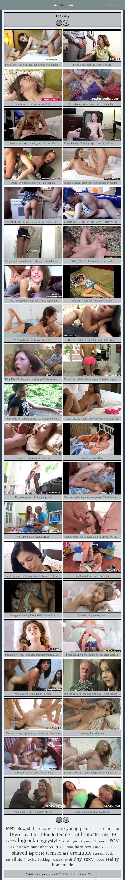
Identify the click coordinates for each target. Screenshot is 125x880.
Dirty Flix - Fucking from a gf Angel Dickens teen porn (33, 379)
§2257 (59, 874)
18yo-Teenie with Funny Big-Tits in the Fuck (92, 104)
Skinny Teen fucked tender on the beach (92, 261)
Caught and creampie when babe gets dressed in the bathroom (37, 261)
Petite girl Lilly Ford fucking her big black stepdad (92, 654)
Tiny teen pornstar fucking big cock (33, 497)
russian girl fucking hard (92, 733)
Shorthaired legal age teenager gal (92, 576)
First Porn (62, 4)
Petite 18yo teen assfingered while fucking (33, 182)
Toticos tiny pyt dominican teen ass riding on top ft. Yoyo (34, 418)
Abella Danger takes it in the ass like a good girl (33, 300)
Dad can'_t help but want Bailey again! (92, 300)
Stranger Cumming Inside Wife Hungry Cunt (33, 615)
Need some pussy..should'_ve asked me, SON (33, 143)
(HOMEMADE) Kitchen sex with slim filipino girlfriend (34, 222)
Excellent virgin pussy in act (91, 615)
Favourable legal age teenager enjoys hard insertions (33, 733)
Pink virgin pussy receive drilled (32, 536)
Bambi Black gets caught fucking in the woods (92, 340)
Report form (80, 874)
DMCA (68, 874)
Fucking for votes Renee (92, 458)
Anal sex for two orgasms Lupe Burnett (33, 772)
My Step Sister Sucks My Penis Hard (33, 340)
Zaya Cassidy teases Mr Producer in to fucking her (92, 418)
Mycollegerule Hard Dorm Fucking (33, 694)
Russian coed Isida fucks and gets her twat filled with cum (94, 772)
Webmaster (94, 874)
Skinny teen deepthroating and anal (33, 458)
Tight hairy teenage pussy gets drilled (33, 104)
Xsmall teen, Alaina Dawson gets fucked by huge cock (92, 379)
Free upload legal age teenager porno (92, 64)
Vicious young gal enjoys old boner (92, 812)
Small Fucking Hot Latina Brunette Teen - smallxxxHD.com (36, 576)
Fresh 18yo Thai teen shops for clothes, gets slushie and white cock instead (43, 64)
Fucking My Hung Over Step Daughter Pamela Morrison (34, 654)
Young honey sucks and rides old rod (33, 812)
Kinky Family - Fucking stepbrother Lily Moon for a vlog (93, 143)
